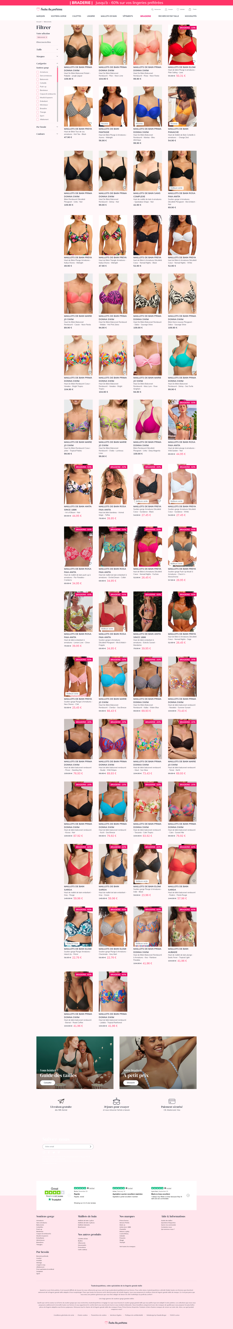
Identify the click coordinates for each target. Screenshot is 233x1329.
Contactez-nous (166, 1227)
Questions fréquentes (168, 1223)
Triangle (43, 112)
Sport (42, 116)
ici (55, 1163)
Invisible (39, 1260)
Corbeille (43, 83)
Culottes (76, 16)
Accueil (38, 22)
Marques (40, 16)
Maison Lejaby (124, 1231)
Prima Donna (124, 1220)
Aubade (122, 1236)
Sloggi (122, 1240)
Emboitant (44, 101)
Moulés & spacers (46, 97)
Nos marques (127, 1216)
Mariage (39, 1263)
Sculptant (39, 1271)
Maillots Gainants (84, 1225)
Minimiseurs (40, 1240)
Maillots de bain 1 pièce (86, 1220)
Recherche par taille (168, 16)
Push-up (43, 87)
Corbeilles (39, 1227)
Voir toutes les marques (127, 1246)
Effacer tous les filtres (43, 42)
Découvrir (131, 1083)
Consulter (47, 1083)
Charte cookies (83, 1315)
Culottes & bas (83, 1238)
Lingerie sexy (40, 1265)
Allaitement (44, 119)
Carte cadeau (82, 1249)
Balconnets (41, 37)
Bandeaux (44, 90)
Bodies (80, 1241)
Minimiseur (44, 105)
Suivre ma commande (168, 1225)
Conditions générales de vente (64, 1315)
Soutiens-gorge (58, 16)
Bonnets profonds (42, 1256)
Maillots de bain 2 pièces (86, 1223)
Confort (38, 1258)
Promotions (82, 1247)
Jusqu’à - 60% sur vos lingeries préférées (116, 2)
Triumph (122, 1242)
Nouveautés (191, 16)
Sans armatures (46, 76)
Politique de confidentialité (134, 1315)
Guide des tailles (166, 1220)
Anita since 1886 (125, 1227)
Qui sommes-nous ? (168, 1229)
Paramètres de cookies (99, 1315)
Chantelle (123, 1229)
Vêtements (128, 16)
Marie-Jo (122, 1225)
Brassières (39, 1242)
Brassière (43, 108)
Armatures (44, 72)
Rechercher (157, 9)
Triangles (39, 1244)
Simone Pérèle (124, 1223)
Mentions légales (115, 1315)
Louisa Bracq (124, 1234)
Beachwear (82, 1227)
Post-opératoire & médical (45, 1269)
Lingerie (91, 16)
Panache (122, 1238)
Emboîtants (40, 1238)
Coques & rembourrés (48, 94)
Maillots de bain (109, 16)
